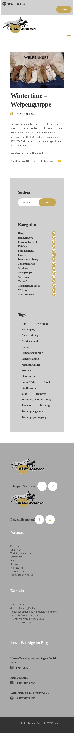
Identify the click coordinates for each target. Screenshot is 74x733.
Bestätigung (28, 329)
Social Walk (28, 382)
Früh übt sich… (19, 677)
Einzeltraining (30, 335)
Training (45, 405)
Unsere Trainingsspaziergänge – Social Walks (33, 660)
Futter (25, 347)
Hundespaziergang (32, 353)
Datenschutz (17, 571)
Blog (12, 560)
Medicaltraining (31, 364)
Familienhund (30, 341)
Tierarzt (26, 405)
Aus (24, 324)
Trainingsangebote (32, 411)
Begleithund (42, 324)
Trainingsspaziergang (34, 417)
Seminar (26, 370)
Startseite (15, 546)
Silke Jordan (29, 376)
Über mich (15, 549)
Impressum (16, 567)
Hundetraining (30, 358)
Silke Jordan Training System (30, 723)
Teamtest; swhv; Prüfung (36, 399)
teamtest (41, 393)
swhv (24, 393)
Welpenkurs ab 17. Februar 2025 (29, 692)
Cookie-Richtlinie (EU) (21, 575)
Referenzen (16, 557)
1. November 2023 (24, 114)
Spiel (47, 382)
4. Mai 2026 (22, 668)
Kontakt (14, 564)
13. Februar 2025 (25, 683)
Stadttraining (29, 388)
